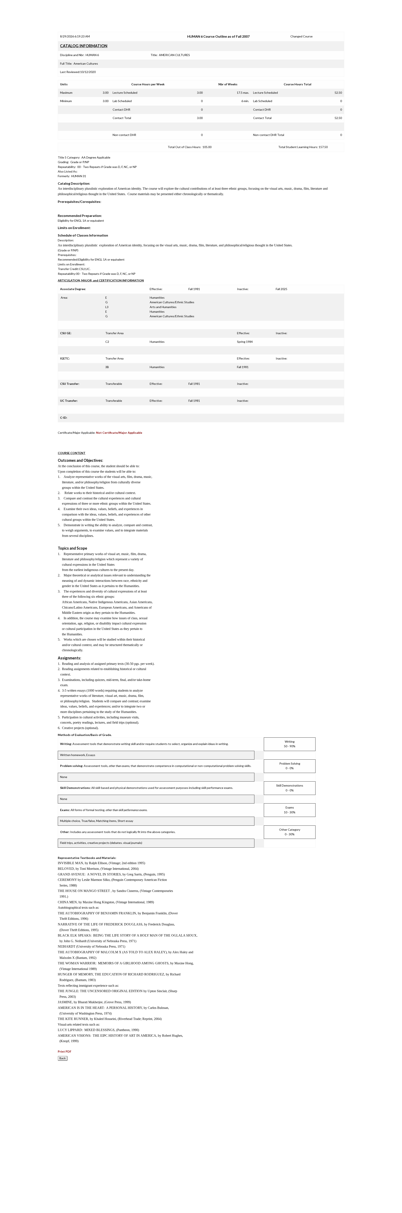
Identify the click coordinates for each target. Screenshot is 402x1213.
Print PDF (64, 1051)
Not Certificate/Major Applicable (119, 432)
